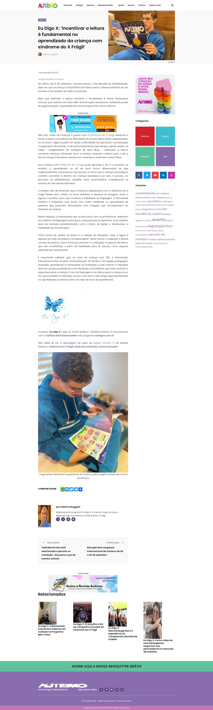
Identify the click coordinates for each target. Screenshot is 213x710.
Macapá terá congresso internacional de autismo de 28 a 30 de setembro (105, 551)
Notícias (68, 5)
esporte (139, 220)
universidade (141, 247)
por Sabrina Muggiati (68, 506)
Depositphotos (60, 689)
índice (149, 247)
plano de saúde (143, 243)
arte (157, 193)
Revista (90, 5)
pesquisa (170, 239)
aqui (127, 708)
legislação (156, 226)
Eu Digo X (148, 220)
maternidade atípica (154, 231)
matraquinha (141, 235)
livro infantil (140, 230)
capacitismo (153, 201)
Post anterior (53, 542)
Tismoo (141, 5)
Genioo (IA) (155, 5)
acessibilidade (145, 193)
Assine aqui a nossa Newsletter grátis (106, 666)
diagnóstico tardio (152, 209)
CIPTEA (158, 205)
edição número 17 (104, 342)
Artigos (79, 5)
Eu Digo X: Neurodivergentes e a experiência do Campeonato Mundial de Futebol (122, 633)
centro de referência (145, 205)
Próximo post (113, 542)
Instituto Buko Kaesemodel (61, 335)
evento (159, 220)
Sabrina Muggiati (50, 54)
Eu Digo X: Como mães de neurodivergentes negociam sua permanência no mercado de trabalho (158, 646)
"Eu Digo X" (87, 512)
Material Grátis (105, 5)
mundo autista (156, 239)
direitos (167, 214)
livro (169, 226)
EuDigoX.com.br (104, 335)
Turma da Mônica (160, 243)
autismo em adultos (154, 197)
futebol (170, 220)
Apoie (121, 5)
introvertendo (141, 226)
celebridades (167, 201)
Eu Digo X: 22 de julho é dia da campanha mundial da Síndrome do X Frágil (88, 627)
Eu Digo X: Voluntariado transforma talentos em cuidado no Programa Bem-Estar (52, 630)
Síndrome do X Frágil (102, 135)
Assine (131, 5)
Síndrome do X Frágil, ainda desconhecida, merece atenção (83, 346)
